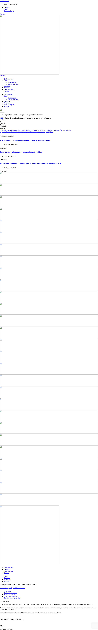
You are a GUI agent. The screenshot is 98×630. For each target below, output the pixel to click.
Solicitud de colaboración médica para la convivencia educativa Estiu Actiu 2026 (30, 164)
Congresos (7, 86)
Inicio (1, 118)
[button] (49, 120)
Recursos (6, 87)
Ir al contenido (4, 1)
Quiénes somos (8, 79)
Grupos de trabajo (13, 84)
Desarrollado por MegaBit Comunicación (12, 588)
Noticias (6, 91)
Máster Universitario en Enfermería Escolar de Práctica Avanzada (25, 140)
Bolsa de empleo (9, 89)
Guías (5, 80)
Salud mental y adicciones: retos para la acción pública (21, 152)
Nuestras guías (12, 82)
